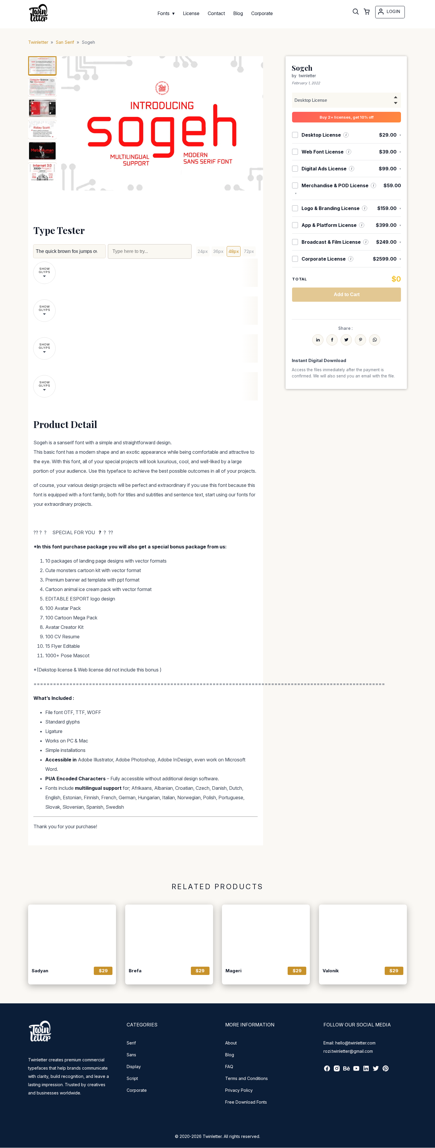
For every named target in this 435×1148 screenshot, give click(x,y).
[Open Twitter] (375, 1070)
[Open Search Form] (355, 12)
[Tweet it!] (346, 339)
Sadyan (40, 970)
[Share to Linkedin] (317, 339)
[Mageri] (266, 934)
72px (249, 251)
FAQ (229, 1066)
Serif (131, 1042)
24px (203, 251)
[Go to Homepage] (38, 22)
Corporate (137, 1090)
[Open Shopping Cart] (366, 12)
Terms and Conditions (246, 1078)
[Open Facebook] (327, 1070)
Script (132, 1078)
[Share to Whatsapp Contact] (374, 339)
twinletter (307, 75)
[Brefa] (169, 934)
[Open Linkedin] (366, 1070)
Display (134, 1066)
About (231, 1042)
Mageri (233, 970)
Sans (131, 1054)
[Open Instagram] (336, 1070)
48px (233, 251)
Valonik (331, 970)
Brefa (135, 970)
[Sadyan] (72, 934)
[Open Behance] (346, 1070)
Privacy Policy (239, 1090)
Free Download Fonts (246, 1102)
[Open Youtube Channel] (356, 1070)
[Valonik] (363, 934)
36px (218, 251)
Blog (229, 1054)
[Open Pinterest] (385, 1070)
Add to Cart (347, 294)
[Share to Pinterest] (360, 339)
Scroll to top (429, 1142)
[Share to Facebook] (332, 339)
